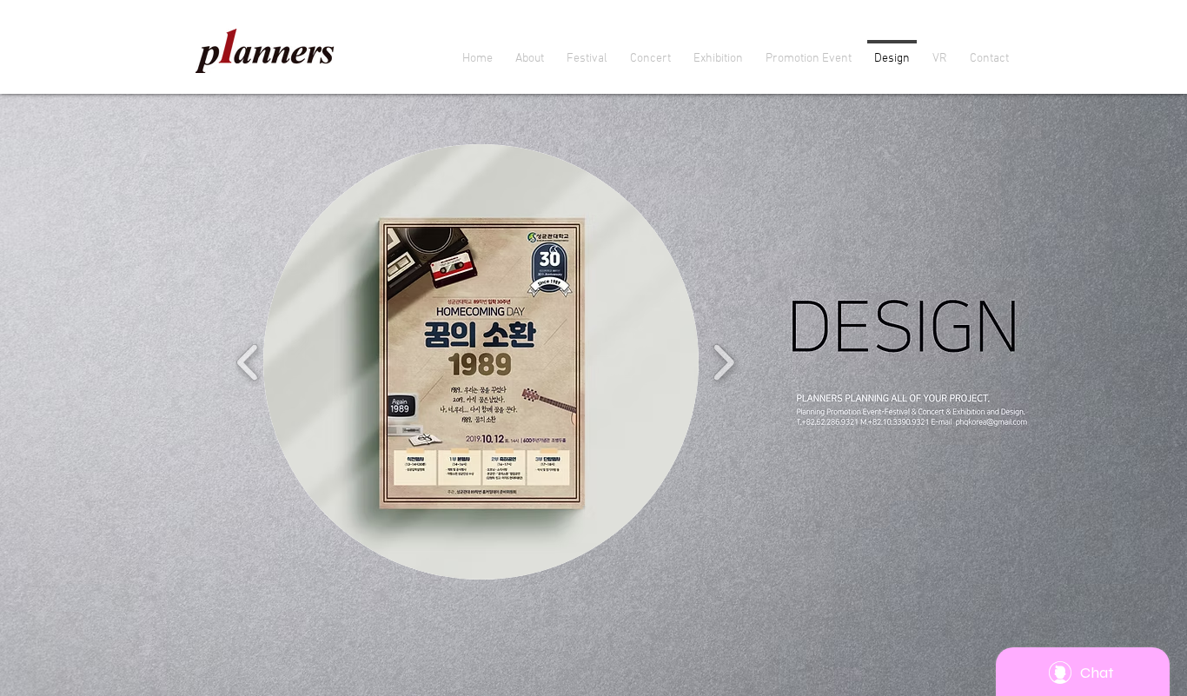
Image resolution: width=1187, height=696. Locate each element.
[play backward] (248, 362)
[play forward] (723, 362)
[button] (481, 362)
